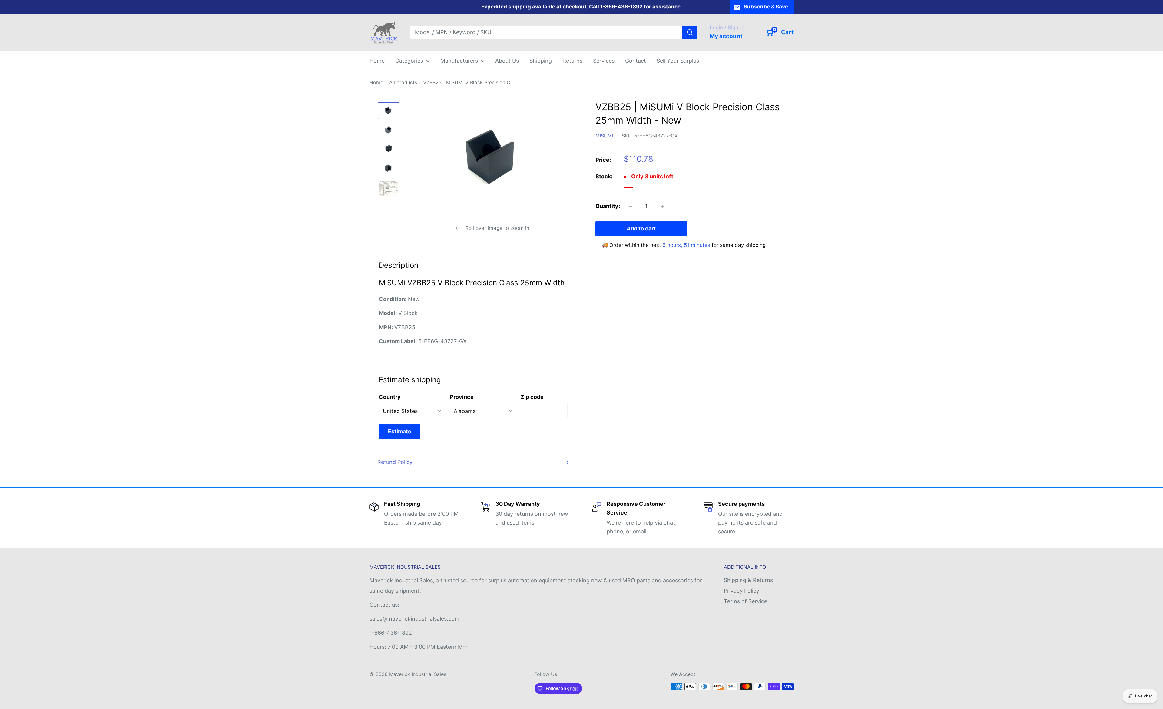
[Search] (689, 32)
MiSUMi (604, 136)
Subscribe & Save (766, 7)
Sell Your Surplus (678, 61)
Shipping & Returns (748, 580)
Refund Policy (395, 462)
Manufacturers (459, 61)
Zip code (532, 397)
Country (390, 397)
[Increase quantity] (662, 206)
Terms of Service (745, 601)
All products (403, 82)
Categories (409, 61)
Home (377, 61)
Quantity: (607, 206)
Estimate (399, 431)
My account (726, 36)
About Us (507, 61)
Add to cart (641, 228)
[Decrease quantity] (630, 206)
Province (462, 397)
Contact (635, 61)
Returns (572, 61)
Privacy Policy (741, 591)
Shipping (540, 61)
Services (604, 61)
